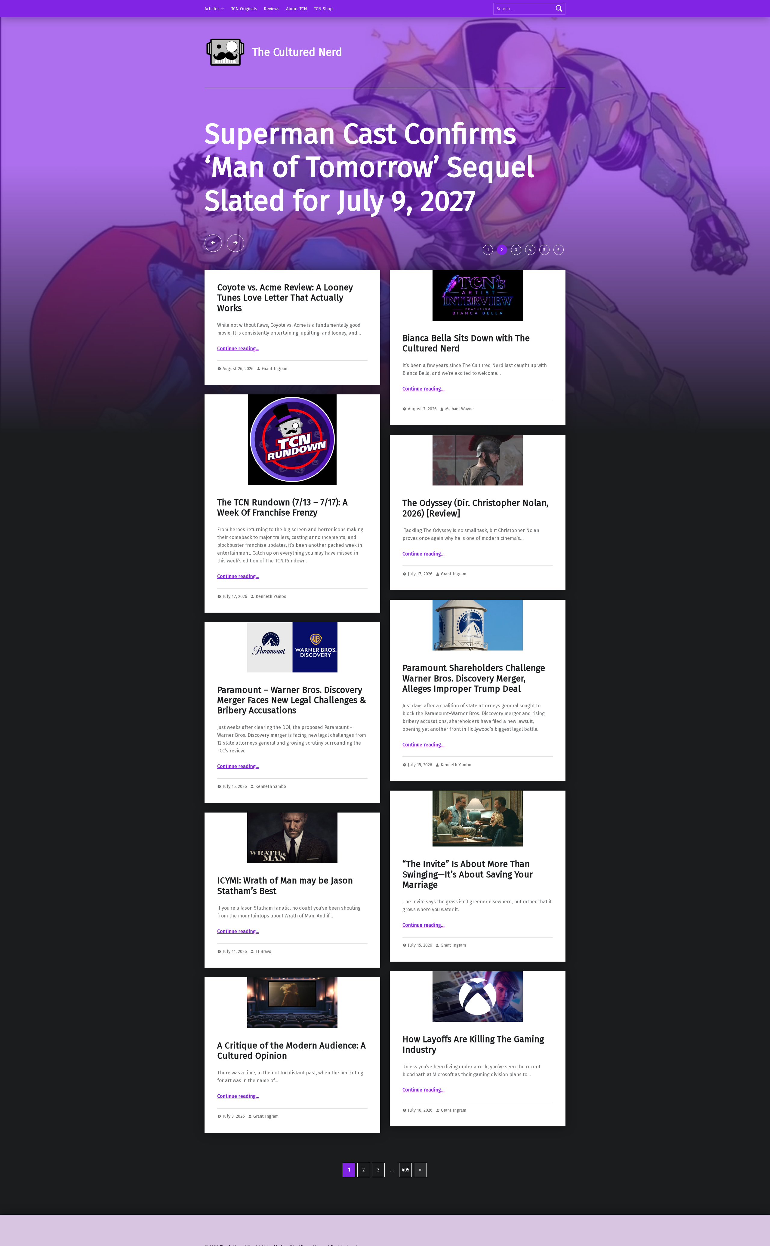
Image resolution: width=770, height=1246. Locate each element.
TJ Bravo (263, 951)
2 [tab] (502, 249)
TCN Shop (323, 8)
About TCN (296, 8)
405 (405, 1170)
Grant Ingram (274, 368)
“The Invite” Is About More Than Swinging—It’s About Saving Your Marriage (467, 874)
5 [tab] (544, 249)
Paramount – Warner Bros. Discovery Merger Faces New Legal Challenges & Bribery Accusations (291, 700)
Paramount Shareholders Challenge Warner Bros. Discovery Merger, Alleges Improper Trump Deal (473, 678)
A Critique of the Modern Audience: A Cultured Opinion (291, 1050)
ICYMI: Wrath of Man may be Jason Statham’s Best (285, 885)
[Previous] (213, 243)
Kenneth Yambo (271, 596)
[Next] (235, 243)
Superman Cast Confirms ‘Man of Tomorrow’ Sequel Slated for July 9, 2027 (369, 167)
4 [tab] (530, 249)
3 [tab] (516, 249)
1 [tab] (488, 249)
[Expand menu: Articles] (222, 8)
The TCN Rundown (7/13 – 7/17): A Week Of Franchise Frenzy (282, 507)
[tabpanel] (385, 179)
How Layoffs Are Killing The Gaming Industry (473, 1044)
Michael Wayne (459, 409)
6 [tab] (558, 249)
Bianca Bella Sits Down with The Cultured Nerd (466, 343)
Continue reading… (238, 348)
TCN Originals (244, 8)
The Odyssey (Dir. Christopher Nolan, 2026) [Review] (475, 508)
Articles (212, 8)
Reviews (271, 8)
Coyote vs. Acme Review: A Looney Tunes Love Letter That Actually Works (285, 298)
